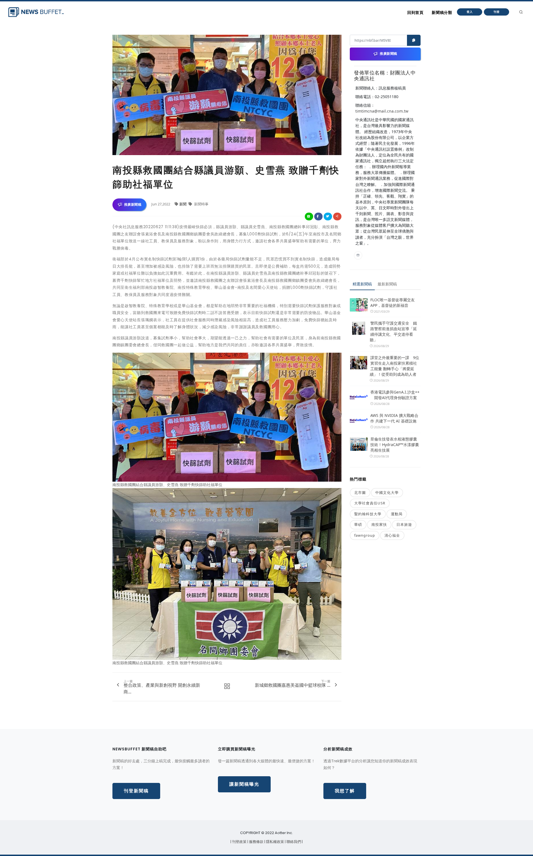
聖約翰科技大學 (367, 513)
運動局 (397, 513)
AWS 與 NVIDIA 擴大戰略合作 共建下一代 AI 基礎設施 (394, 418)
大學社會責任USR (369, 503)
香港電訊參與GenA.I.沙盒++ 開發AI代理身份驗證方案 (394, 394)
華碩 (358, 524)
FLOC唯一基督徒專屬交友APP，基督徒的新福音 (392, 302)
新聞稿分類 (442, 12)
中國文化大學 (387, 492)
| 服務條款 (255, 841)
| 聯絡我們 (293, 841)
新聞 (183, 203)
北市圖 (360, 492)
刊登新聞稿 (136, 791)
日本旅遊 (404, 524)
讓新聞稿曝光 (244, 784)
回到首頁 (415, 12)
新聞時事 (200, 203)
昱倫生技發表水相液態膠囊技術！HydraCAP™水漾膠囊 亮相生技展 (394, 444)
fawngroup (364, 535)
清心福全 (392, 535)
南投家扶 (379, 524)
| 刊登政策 (238, 841)
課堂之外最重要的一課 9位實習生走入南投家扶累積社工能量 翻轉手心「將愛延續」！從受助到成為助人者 (394, 366)
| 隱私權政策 (274, 841)
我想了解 (345, 791)
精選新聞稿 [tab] (362, 284)
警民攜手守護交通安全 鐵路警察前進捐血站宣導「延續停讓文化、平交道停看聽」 (393, 331)
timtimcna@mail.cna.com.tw (381, 111)
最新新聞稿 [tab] (387, 284)
